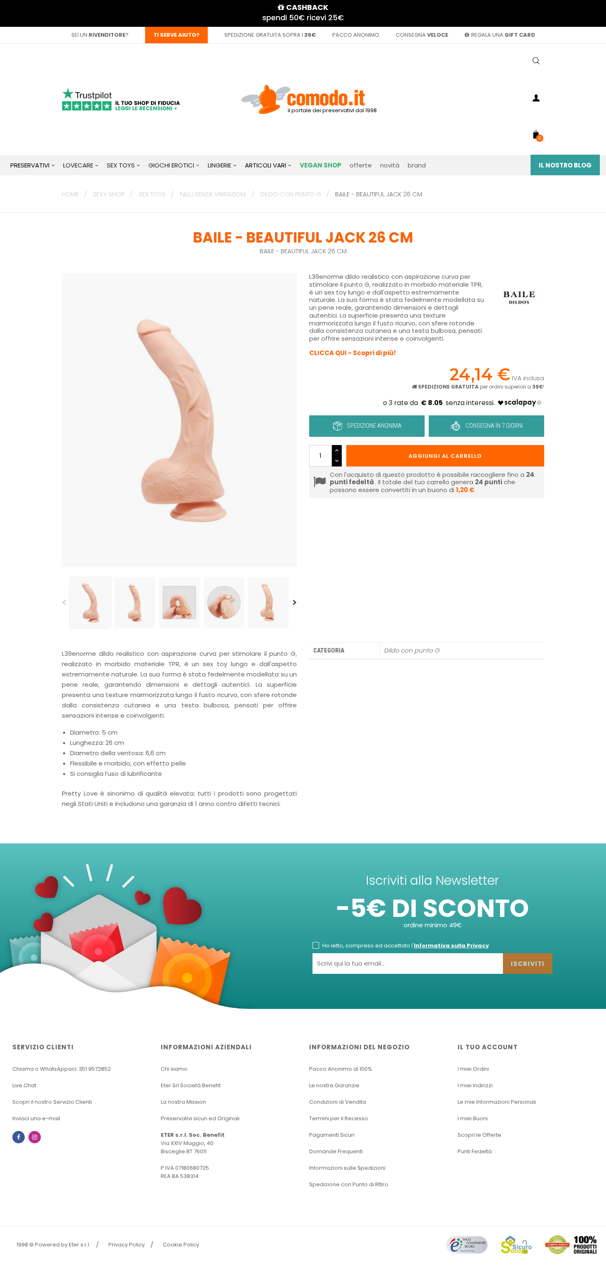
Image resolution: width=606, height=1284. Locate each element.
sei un (98, 35)
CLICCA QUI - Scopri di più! (352, 353)
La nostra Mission (183, 1102)
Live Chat (24, 1085)
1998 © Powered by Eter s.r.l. (53, 1245)
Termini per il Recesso (338, 1118)
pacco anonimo (355, 35)
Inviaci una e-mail (36, 1118)
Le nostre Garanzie (334, 1085)
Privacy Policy (126, 1245)
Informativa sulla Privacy (451, 945)
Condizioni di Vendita (337, 1102)
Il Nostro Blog (565, 165)
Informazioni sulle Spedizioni (347, 1168)
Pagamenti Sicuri (332, 1135)
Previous (64, 602)
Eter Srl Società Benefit (191, 1085)
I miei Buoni (473, 1118)
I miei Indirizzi (475, 1085)
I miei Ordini (473, 1069)
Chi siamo (174, 1069)
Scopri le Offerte (479, 1135)
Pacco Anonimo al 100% (340, 1069)
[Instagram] (34, 1137)
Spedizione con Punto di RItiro (348, 1184)
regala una (503, 35)
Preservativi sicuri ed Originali (200, 1118)
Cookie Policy (181, 1245)
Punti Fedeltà (475, 1151)
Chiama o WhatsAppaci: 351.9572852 (61, 1069)
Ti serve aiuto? (176, 35)
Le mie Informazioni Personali (497, 1102)
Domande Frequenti (336, 1151)
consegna (422, 35)
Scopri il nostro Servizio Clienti (52, 1102)
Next (295, 602)
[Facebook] (18, 1137)
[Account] (536, 99)
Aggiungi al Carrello (445, 456)
